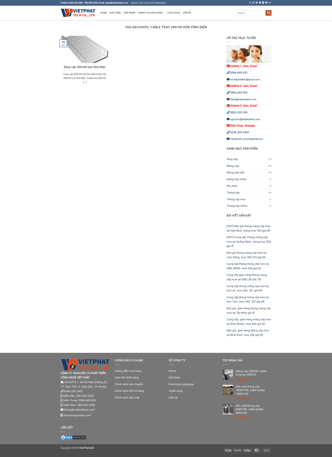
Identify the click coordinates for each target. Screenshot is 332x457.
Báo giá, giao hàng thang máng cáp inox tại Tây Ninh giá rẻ (249, 310)
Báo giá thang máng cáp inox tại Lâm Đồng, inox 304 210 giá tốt (246, 255)
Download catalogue (181, 384)
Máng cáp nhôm (237, 179)
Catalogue (173, 12)
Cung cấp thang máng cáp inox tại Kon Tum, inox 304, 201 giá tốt (248, 299)
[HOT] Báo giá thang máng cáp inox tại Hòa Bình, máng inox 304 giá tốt (248, 228)
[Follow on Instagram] (253, 3)
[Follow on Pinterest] (260, 3)
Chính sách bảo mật (127, 397)
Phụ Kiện (232, 186)
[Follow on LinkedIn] (263, 3)
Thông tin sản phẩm (150, 12)
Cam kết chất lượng (127, 377)
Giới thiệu (115, 12)
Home (103, 12)
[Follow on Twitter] (257, 3)
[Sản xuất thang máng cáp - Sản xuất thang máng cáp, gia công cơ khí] (78, 12)
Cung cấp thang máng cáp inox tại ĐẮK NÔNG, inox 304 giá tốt (248, 266)
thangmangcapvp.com (77, 415)
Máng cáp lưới (235, 172)
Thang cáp (233, 192)
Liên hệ (187, 12)
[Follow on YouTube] (266, 3)
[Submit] (268, 13)
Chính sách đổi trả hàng (129, 390)
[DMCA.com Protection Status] (73, 437)
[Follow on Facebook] (250, 3)
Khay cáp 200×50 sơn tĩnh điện (84, 67)
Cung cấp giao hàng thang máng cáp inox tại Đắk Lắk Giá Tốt (247, 277)
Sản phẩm (129, 12)
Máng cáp (233, 166)
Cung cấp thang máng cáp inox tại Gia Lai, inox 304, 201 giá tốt (248, 288)
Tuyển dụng (176, 390)
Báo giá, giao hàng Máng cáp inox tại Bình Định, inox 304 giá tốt (248, 333)
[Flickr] (270, 3)
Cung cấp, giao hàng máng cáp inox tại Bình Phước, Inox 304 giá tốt (249, 321)
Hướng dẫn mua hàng (128, 371)
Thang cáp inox (236, 199)
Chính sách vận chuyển (129, 384)
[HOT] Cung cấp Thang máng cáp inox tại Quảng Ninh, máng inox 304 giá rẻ (249, 242)
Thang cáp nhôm (237, 205)
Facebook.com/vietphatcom (246, 139)
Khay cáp (232, 159)
